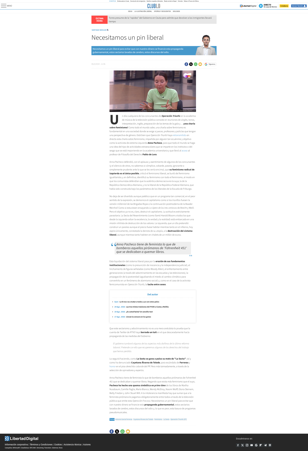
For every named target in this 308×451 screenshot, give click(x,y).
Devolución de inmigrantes (137, 1)
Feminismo (158, 419)
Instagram (247, 445)
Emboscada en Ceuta (123, 1)
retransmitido (179, 135)
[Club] (154, 5)
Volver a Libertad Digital (248, 6)
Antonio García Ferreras (123, 419)
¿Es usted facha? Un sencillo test (133, 311)
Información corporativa (16, 444)
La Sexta (166, 419)
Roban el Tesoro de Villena (191, 1)
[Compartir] (186, 64)
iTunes (270, 445)
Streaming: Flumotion (44, 448)
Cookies (58, 444)
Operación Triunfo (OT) (178, 419)
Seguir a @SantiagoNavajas (108, 30)
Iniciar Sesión (297, 6)
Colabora (284, 6)
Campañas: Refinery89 (12, 448)
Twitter (242, 445)
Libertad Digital (120, 438)
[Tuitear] (191, 64)
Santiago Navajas (99, 30)
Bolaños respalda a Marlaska (155, 1)
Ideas (130, 11)
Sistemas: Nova (57, 448)
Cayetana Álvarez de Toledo (143, 419)
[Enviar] (195, 64)
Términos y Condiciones (41, 444)
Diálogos (176, 11)
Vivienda (180, 1)
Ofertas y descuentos (162, 11)
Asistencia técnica (72, 444)
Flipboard (261, 445)
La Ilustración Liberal (143, 11)
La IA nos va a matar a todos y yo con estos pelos (136, 301)
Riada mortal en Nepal (170, 1)
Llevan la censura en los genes (132, 316)
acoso (185, 150)
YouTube (251, 445)
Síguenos (212, 64)
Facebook (238, 445)
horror (112, 366)
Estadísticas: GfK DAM (28, 448)
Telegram (265, 445)
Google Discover (256, 445)
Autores (87, 444)
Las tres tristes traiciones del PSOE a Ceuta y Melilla (141, 307)
